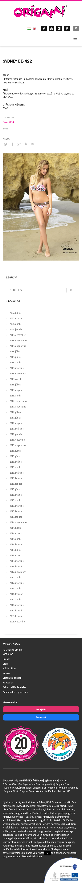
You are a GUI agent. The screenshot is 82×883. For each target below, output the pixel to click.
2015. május (16, 494)
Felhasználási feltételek (14, 687)
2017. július (15, 412)
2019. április (15, 362)
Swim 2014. (8, 122)
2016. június (15, 456)
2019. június (15, 357)
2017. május (16, 423)
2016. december (17, 439)
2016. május (16, 461)
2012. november (18, 572)
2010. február (16, 610)
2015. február (16, 511)
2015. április (15, 500)
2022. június (15, 313)
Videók (6, 673)
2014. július (15, 527)
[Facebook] (44, 28)
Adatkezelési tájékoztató (15, 692)
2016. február (16, 478)
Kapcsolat (8, 682)
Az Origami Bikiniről (13, 649)
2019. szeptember (18, 340)
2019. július (15, 351)
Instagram (41, 709)
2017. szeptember (18, 401)
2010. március (16, 605)
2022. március (16, 318)
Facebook (41, 717)
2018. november (18, 373)
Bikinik (6, 659)
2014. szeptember (18, 522)
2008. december (17, 621)
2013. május (16, 555)
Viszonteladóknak (12, 677)
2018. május (16, 390)
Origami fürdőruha (68, 787)
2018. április (15, 395)
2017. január (16, 434)
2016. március (16, 472)
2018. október (16, 379)
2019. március (16, 368)
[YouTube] (51, 28)
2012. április (15, 577)
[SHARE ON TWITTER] (6, 144)
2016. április (15, 467)
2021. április (15, 324)
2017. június (15, 417)
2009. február (16, 616)
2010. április (15, 599)
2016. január (16, 483)
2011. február (16, 594)
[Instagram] (59, 28)
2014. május (16, 533)
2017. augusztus (18, 406)
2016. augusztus (18, 445)
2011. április (15, 588)
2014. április (15, 539)
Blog (5, 663)
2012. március (16, 583)
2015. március (16, 505)
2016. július (15, 450)
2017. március (16, 428)
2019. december (17, 335)
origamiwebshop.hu (31, 824)
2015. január (16, 516)
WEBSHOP (8, 654)
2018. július (15, 384)
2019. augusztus (18, 346)
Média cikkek (9, 668)
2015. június (15, 489)
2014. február (16, 544)
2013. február (16, 566)
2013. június (15, 550)
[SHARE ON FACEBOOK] (12, 144)
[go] (71, 290)
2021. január (16, 329)
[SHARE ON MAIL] (32, 144)
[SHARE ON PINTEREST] (26, 144)
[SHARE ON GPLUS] (19, 144)
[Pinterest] (67, 28)
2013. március (16, 561)
